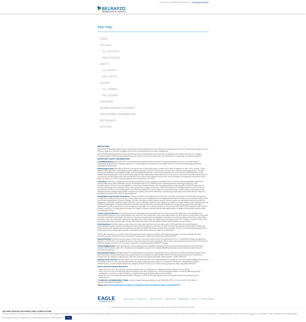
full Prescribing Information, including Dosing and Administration (144, 285)
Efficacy (106, 45)
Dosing (105, 82)
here (252, 314)
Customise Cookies (80, 318)
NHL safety (110, 76)
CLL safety (109, 70)
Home (104, 38)
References (108, 120)
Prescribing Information (200, 2)
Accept (68, 318)
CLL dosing (109, 89)
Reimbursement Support (117, 108)
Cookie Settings (207, 299)
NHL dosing (110, 95)
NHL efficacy (111, 57)
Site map (106, 126)
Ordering (106, 101)
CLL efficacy (111, 51)
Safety (104, 64)
